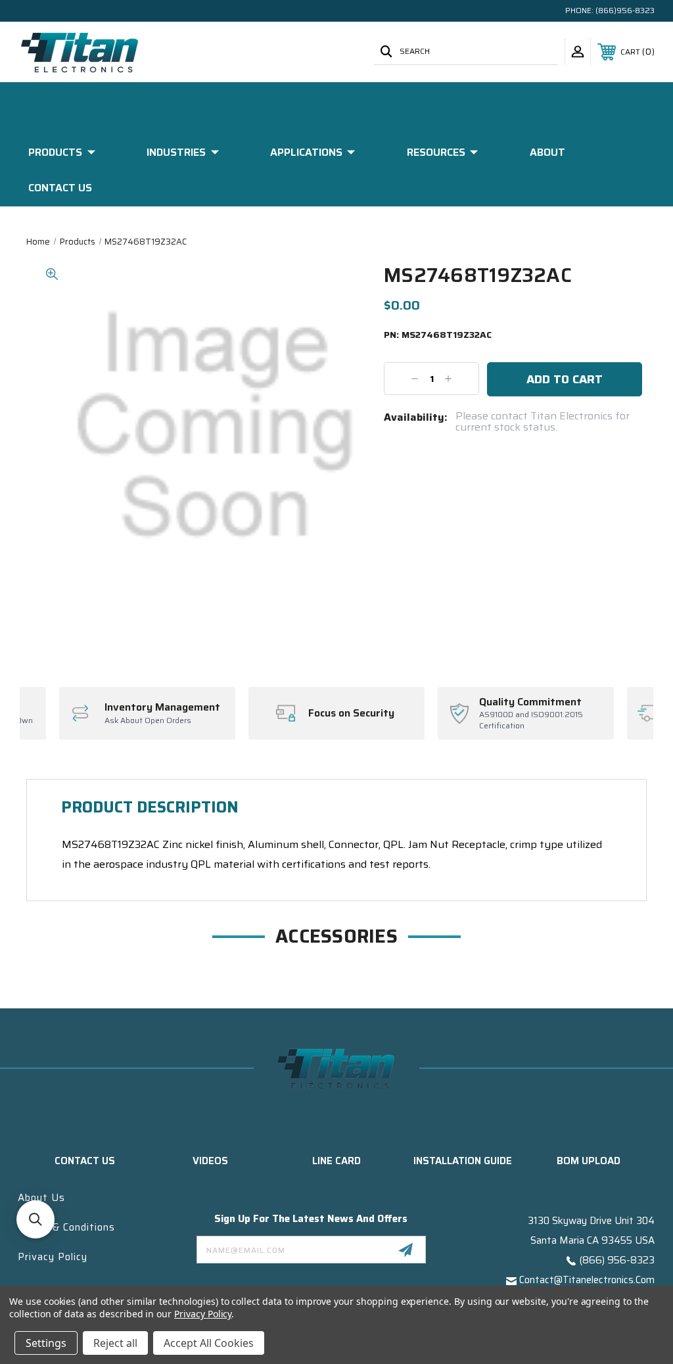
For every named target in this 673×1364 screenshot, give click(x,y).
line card (336, 1161)
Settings (46, 1343)
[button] (35, 1219)
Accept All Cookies (209, 1343)
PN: (438, 335)
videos (210, 1161)
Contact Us (60, 187)
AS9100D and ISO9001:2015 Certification (531, 720)
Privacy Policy (52, 1257)
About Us (41, 1198)
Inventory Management (162, 707)
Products (55, 152)
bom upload (588, 1161)
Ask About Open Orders (147, 720)
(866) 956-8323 (617, 1260)
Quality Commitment (530, 702)
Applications (306, 152)
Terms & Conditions (66, 1227)
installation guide (462, 1161)
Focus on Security (351, 713)
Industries (176, 152)
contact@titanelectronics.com (587, 1280)
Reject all (115, 1343)
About (547, 152)
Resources (436, 152)
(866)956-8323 (625, 10)
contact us (85, 1161)
